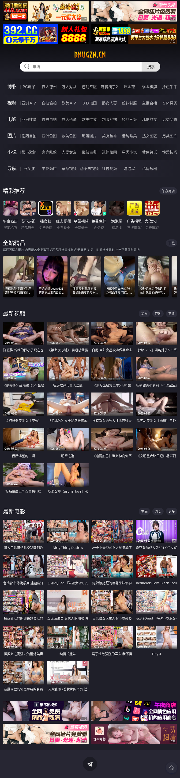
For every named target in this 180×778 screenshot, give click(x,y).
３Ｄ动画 (89, 103)
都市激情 (29, 152)
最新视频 (14, 313)
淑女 (158, 511)
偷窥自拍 (29, 135)
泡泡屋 (129, 168)
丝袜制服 (129, 103)
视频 (12, 103)
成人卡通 (69, 119)
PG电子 (29, 86)
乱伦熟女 (149, 119)
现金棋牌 (149, 86)
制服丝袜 (109, 119)
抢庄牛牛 (169, 86)
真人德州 (49, 86)
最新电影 (14, 511)
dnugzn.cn (90, 54)
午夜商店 (49, 168)
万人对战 (69, 86)
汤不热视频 (89, 168)
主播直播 (149, 103)
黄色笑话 (149, 152)
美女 (144, 313)
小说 (12, 152)
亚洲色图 (49, 135)
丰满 (144, 511)
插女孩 (29, 168)
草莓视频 (69, 168)
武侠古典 (89, 152)
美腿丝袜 (109, 135)
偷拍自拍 (49, 119)
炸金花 (129, 86)
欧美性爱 (89, 119)
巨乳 (158, 313)
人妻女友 (69, 152)
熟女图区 (149, 135)
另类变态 (169, 119)
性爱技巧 (169, 152)
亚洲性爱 (29, 119)
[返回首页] (171, 767)
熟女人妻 (109, 103)
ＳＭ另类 (169, 103)
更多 (171, 313)
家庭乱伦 (49, 152)
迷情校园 (109, 152)
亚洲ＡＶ (29, 103)
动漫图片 (89, 135)
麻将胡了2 (109, 86)
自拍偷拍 (49, 103)
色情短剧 (149, 168)
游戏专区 (89, 86)
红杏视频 (109, 168)
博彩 (12, 86)
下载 (171, 243)
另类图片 (169, 135)
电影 (12, 119)
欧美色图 (69, 135)
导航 (12, 168)
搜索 (151, 66)
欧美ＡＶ (69, 103)
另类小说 (129, 152)
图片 (12, 136)
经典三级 (129, 119)
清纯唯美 (129, 135)
